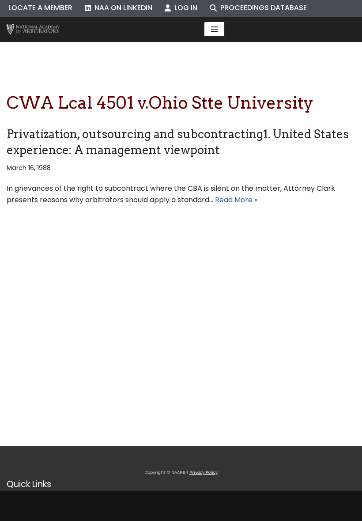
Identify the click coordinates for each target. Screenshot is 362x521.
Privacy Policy (203, 472)
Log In (184, 8)
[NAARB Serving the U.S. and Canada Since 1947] (33, 29)
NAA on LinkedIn (121, 8)
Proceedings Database (262, 8)
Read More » (236, 200)
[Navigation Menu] (214, 29)
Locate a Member (40, 8)
